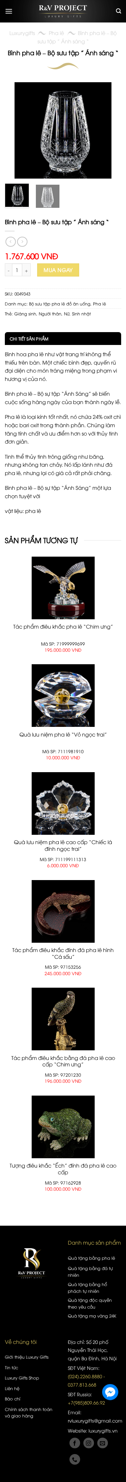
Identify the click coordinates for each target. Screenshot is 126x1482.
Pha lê (56, 32)
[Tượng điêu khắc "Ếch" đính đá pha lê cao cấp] (63, 1127)
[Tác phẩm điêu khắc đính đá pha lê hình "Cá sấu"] (63, 911)
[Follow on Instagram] (88, 1443)
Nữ (66, 313)
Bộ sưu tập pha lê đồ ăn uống (59, 303)
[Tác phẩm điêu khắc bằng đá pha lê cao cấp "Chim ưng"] (63, 1019)
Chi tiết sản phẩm (29, 338)
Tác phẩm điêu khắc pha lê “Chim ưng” (63, 626)
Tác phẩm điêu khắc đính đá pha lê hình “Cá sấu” (63, 953)
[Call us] (74, 1459)
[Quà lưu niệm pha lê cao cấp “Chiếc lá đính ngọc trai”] (63, 803)
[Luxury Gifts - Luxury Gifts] (63, 11)
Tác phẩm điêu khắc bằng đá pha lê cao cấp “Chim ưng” (63, 1061)
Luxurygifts (22, 32)
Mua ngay (58, 269)
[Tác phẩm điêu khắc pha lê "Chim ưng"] (63, 588)
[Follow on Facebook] (74, 1443)
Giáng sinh (25, 313)
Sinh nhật (81, 313)
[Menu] (9, 11)
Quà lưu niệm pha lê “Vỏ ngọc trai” (63, 734)
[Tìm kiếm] (118, 11)
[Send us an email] (102, 1443)
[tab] (63, 338)
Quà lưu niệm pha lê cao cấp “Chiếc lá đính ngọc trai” (63, 845)
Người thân (50, 313)
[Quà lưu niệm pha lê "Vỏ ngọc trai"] (63, 695)
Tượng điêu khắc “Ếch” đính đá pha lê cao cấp (63, 1169)
